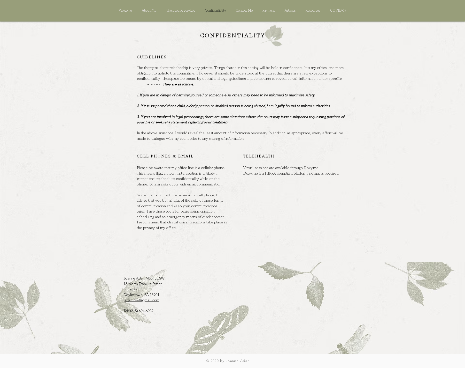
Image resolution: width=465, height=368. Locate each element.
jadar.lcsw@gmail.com (141, 300)
